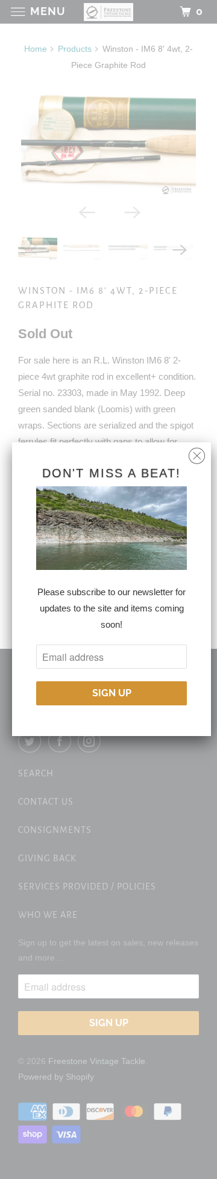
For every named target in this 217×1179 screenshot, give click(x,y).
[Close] (197, 453)
